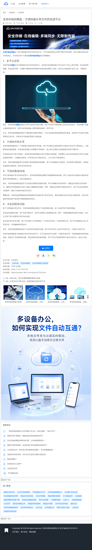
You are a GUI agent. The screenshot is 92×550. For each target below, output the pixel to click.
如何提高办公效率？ (14, 464)
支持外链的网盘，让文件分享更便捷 (57, 302)
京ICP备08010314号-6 (68, 528)
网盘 (13, 65)
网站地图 (32, 532)
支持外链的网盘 (9, 52)
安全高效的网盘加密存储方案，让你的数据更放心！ (26, 440)
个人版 (12, 4)
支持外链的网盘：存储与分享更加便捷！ (79, 302)
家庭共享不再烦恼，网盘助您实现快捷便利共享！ (25, 436)
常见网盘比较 (13, 473)
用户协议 (24, 532)
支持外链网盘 (25, 263)
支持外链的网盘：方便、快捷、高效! (35, 302)
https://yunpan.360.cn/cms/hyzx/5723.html (28, 272)
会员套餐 (22, 4)
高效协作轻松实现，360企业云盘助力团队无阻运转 (26, 454)
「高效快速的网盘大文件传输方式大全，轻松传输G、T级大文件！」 (32, 431)
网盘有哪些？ (12, 459)
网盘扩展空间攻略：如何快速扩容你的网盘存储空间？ (27, 445)
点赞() (47, 248)
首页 (4, 12)
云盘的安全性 (12, 468)
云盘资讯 (44, 4)
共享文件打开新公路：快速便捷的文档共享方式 (27, 281)
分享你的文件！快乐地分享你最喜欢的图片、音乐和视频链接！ (30, 450)
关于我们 (15, 532)
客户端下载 (33, 4)
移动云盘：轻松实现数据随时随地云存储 (25, 278)
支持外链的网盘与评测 (13, 302)
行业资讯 (21, 12)
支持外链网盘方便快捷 (40, 263)
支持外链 (15, 263)
